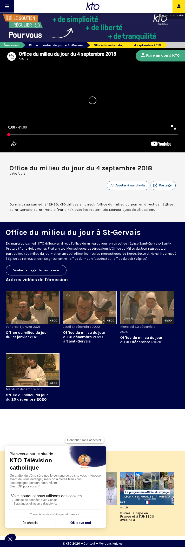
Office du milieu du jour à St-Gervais (56, 45)
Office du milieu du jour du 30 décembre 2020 (141, 339)
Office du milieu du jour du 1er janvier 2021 (27, 334)
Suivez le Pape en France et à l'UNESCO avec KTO (137, 517)
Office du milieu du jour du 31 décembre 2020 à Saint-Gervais (84, 336)
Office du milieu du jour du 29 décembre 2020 (27, 397)
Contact (89, 543)
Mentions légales (111, 543)
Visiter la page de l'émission (36, 270)
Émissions (11, 45)
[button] (163, 185)
